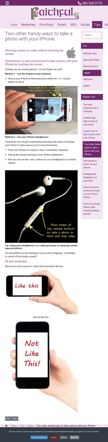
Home (14, 425)
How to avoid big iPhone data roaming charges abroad (91, 208)
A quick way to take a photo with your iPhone (91, 134)
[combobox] (92, 35)
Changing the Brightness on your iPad (90, 177)
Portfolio (47, 24)
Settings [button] (64, 437)
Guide (85, 24)
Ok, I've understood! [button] (39, 437)
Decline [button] (54, 437)
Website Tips (90, 53)
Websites (28, 24)
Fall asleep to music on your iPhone (90, 164)
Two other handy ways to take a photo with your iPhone (92, 149)
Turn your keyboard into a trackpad (90, 108)
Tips (97, 24)
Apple (87, 73)
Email (62, 24)
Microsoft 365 (90, 66)
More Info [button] (74, 437)
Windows (88, 79)
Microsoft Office (91, 60)
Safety (86, 85)
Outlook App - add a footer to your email (90, 121)
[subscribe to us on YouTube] (7, 3)
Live (14, 24)
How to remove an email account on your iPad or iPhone (91, 192)
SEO (74, 24)
